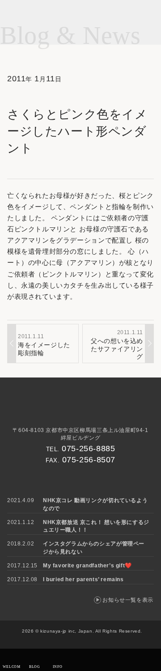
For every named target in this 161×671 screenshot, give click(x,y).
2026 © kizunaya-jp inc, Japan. (58, 631)
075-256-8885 (88, 448)
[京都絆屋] (80, 409)
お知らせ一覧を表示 (127, 600)
